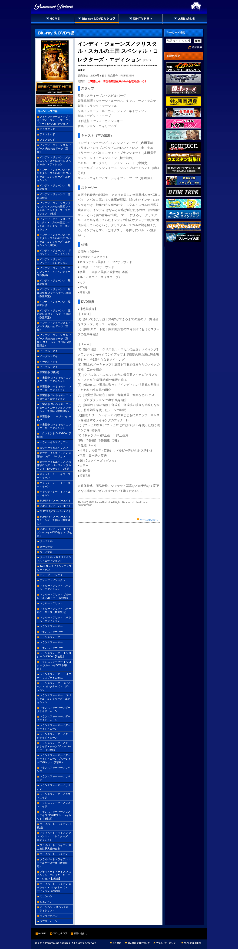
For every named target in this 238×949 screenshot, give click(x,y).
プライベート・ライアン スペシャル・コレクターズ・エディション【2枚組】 (54, 875)
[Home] (53, 19)
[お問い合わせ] (185, 19)
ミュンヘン (46, 896)
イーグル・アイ (49, 350)
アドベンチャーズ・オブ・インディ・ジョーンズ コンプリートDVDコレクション (54, 120)
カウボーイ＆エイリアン (54, 442)
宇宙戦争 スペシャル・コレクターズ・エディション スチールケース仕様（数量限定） (54, 407)
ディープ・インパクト (52, 574)
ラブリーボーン (49, 915)
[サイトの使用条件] (191, 943)
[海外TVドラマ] (141, 19)
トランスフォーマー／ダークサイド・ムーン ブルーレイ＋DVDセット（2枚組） (54, 759)
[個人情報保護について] (139, 943)
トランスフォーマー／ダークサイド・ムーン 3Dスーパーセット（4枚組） (54, 746)
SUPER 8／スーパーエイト (55, 500)
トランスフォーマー (51, 626)
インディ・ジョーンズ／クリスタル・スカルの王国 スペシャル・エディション (54, 161)
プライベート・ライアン (54, 854)
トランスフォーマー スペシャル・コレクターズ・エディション (54, 686)
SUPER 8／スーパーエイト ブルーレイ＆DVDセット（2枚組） (54, 532)
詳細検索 (197, 47)
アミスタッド (47, 129)
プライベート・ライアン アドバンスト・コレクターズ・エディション (54, 836)
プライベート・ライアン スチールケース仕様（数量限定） (54, 863)
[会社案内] (117, 943)
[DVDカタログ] (97, 19)
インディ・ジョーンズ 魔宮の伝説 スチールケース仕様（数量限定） (54, 314)
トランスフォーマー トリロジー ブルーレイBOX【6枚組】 (54, 665)
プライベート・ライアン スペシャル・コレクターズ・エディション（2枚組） (54, 887)
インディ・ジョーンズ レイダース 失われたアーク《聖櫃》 (54, 148)
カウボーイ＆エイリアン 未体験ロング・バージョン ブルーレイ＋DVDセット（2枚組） (54, 465)
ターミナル (46, 541)
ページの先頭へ (149, 519)
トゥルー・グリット (51, 603)
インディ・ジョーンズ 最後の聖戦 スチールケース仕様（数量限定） (54, 293)
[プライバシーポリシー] (167, 943)
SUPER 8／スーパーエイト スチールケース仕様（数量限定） (54, 520)
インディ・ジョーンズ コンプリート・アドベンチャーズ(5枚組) (53, 272)
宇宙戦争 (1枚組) (49, 372)
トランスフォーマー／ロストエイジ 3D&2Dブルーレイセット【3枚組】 (54, 815)
